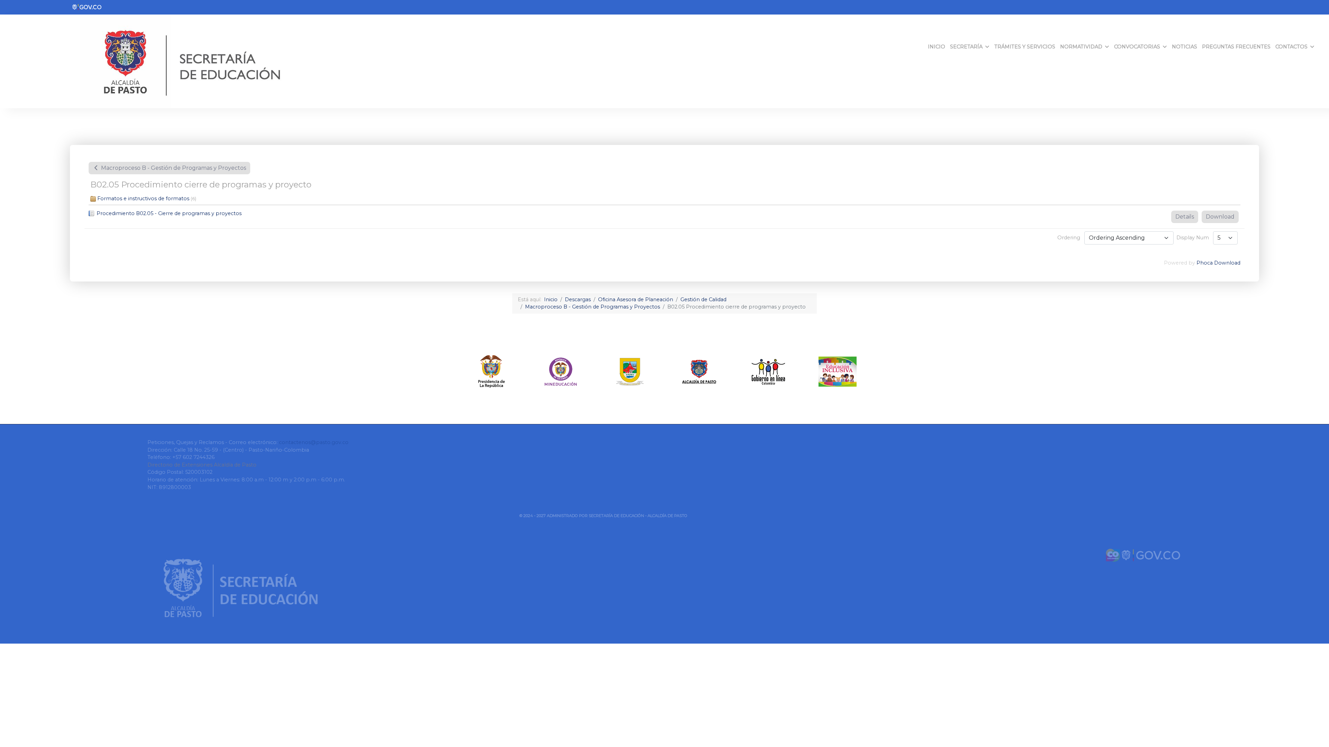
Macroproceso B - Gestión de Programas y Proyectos (173, 168)
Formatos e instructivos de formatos (143, 198)
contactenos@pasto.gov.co (314, 442)
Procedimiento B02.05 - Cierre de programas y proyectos (169, 213)
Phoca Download (1218, 263)
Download (1220, 216)
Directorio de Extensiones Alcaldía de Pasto (201, 465)
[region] (664, 371)
